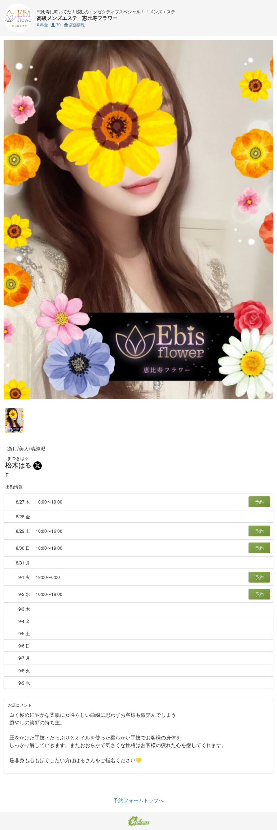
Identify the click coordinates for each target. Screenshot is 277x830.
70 (58, 24)
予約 (259, 502)
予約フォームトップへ (138, 800)
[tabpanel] (138, 219)
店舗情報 (76, 24)
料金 (42, 24)
